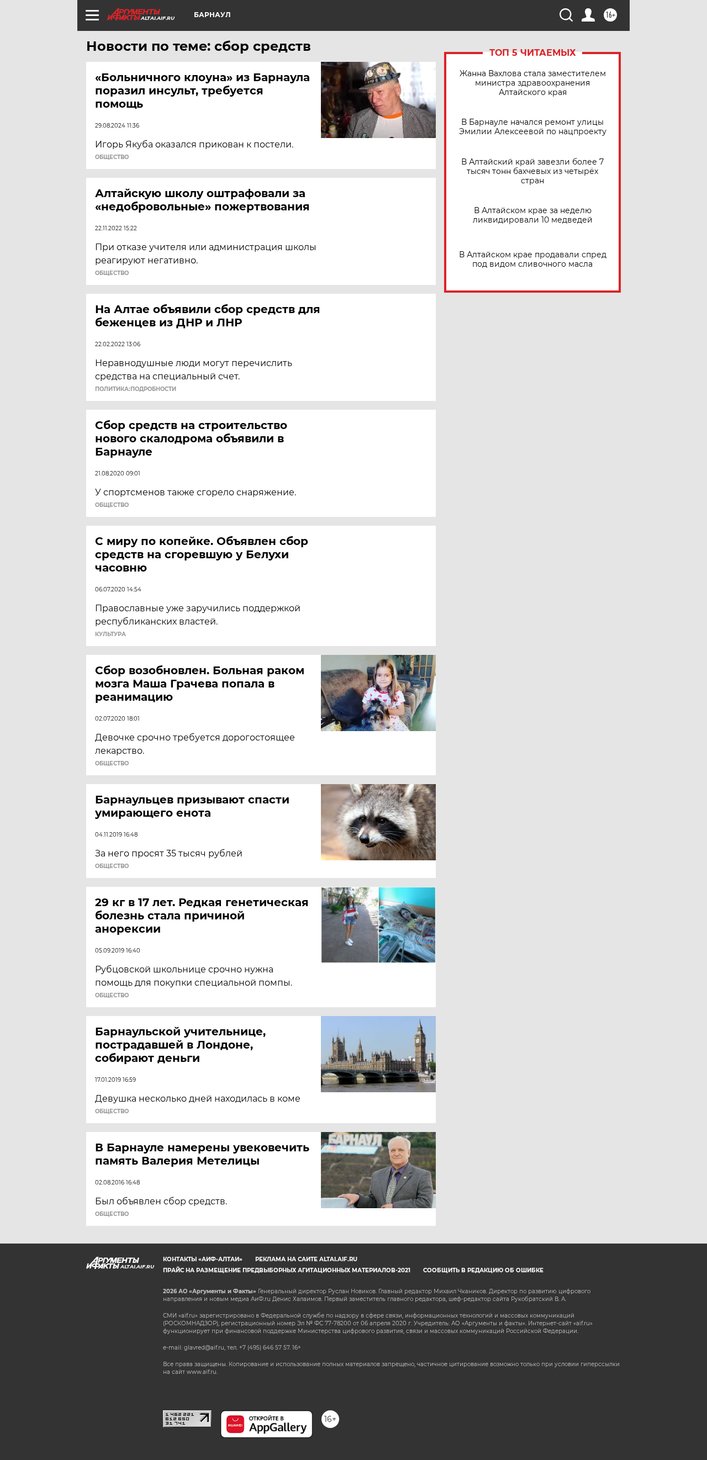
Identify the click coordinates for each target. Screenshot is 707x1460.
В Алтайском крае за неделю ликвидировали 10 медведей (533, 215)
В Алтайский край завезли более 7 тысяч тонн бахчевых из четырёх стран (532, 171)
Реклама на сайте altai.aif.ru (306, 1259)
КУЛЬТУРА (110, 634)
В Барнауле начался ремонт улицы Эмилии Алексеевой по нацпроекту (532, 127)
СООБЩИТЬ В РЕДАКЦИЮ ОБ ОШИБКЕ (483, 1270)
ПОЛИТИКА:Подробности (135, 389)
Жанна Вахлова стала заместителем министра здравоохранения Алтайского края (533, 83)
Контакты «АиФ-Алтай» (202, 1259)
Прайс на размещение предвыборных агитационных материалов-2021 (286, 1270)
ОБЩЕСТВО (112, 157)
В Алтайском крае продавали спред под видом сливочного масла (532, 259)
